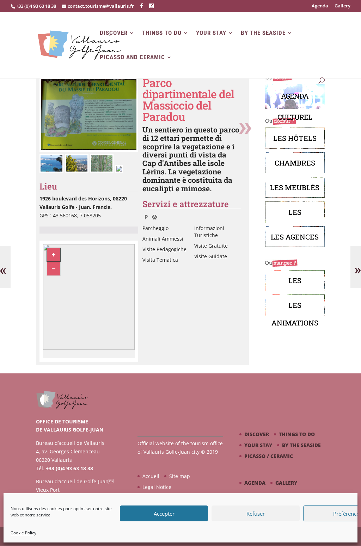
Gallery (342, 6)
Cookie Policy (23, 533)
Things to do (162, 33)
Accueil (150, 476)
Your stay (211, 33)
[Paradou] (88, 150)
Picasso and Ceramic (132, 57)
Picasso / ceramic (268, 456)
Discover (114, 33)
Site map (179, 476)
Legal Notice (156, 487)
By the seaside (263, 33)
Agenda (320, 6)
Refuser (255, 513)
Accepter (164, 513)
